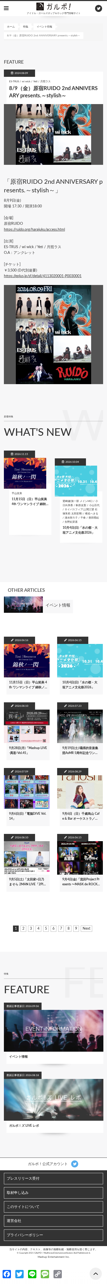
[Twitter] (19, 1273)
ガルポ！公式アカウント (48, 1164)
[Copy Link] (58, 1273)
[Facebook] (7, 1273)
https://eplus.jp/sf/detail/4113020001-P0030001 (43, 276)
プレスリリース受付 (23, 1178)
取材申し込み (18, 1193)
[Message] (45, 1273)
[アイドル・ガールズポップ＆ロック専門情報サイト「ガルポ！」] (53, 6)
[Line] (32, 1273)
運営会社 (14, 1221)
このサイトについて (23, 1207)
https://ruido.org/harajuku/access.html (34, 230)
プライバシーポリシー (25, 1235)
